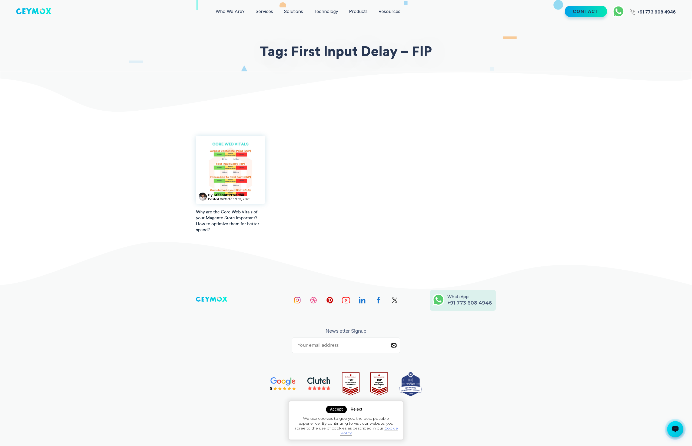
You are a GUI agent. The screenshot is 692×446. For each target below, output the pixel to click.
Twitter (395, 300)
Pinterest (330, 300)
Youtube (346, 300)
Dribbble (314, 300)
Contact (586, 11)
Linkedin (362, 300)
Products (358, 11)
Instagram (297, 300)
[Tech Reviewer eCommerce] (351, 384)
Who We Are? (230, 11)
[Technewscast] (410, 384)
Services (264, 11)
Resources (389, 11)
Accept (336, 409)
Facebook (378, 300)
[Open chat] (675, 429)
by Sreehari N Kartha (226, 195)
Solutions (293, 11)
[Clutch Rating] (319, 384)
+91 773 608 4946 (656, 11)
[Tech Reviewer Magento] (379, 384)
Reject (356, 409)
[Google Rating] (283, 384)
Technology (326, 11)
